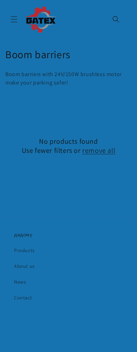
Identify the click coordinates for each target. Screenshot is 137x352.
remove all (98, 150)
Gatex (57, 346)
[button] (14, 19)
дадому (23, 234)
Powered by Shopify (82, 346)
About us (24, 266)
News (20, 282)
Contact (23, 298)
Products (24, 250)
